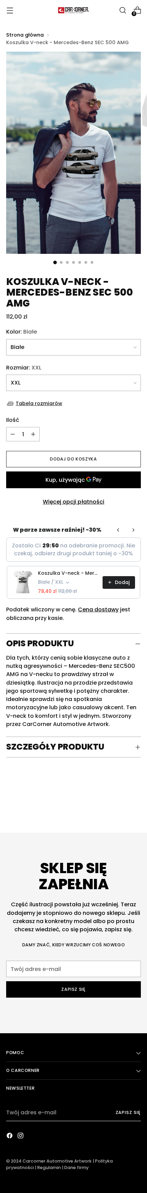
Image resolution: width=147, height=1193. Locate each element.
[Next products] (133, 530)
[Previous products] (118, 530)
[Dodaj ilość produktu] (12, 434)
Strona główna (25, 34)
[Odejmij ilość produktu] (33, 434)
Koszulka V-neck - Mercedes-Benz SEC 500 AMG (68, 573)
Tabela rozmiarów (39, 403)
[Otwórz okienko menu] (10, 10)
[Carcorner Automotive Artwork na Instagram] (21, 1136)
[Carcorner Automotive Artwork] (73, 10)
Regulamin (49, 1167)
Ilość (12, 420)
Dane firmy (76, 1167)
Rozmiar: (23, 368)
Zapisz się (128, 1112)
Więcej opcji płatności (73, 502)
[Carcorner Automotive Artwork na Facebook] (10, 1136)
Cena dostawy (98, 609)
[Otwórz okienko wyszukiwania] (123, 10)
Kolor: (21, 332)
